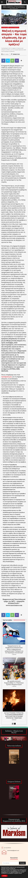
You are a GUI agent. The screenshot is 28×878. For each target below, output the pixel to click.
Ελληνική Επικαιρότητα (19, 6)
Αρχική (4, 6)
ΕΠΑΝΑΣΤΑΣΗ (16, 54)
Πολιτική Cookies (14, 872)
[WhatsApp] (12, 61)
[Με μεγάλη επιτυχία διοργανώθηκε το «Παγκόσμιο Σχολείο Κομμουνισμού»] (14, 668)
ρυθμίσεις (15, 870)
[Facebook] (3, 61)
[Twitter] (8, 61)
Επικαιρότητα (10, 6)
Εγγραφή (22, 863)
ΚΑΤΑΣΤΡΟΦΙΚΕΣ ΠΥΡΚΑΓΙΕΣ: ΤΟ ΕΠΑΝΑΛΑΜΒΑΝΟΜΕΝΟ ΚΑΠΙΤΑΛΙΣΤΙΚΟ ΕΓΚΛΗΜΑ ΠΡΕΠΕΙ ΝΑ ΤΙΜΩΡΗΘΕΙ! (14, 715)
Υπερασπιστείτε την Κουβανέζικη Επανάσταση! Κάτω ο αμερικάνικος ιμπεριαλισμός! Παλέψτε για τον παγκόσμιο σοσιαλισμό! (14, 649)
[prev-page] (13, 724)
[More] (21, 61)
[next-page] (15, 724)
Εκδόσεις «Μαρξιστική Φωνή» (14, 732)
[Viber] (17, 61)
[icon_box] (10, 852)
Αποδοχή (4, 875)
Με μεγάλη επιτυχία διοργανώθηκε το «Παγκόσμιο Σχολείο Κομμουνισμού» (14, 682)
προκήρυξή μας (6, 377)
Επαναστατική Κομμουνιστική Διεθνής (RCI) (14, 820)
